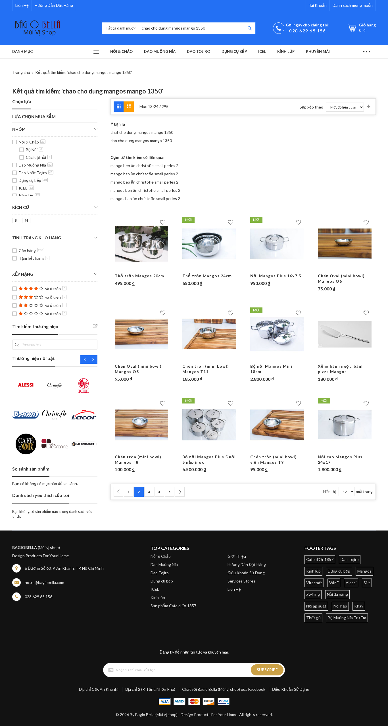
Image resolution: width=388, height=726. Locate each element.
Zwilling (313, 594)
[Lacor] (84, 415)
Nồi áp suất (316, 606)
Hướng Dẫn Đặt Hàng (54, 5)
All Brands (95, 326)
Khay (358, 606)
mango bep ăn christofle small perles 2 (144, 182)
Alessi (351, 582)
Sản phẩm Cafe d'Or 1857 (173, 605)
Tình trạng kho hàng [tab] (36, 237)
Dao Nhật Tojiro (36, 172)
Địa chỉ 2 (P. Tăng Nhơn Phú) (150, 689)
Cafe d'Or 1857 (319, 559)
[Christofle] (54, 385)
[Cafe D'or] (25, 444)
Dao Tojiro (160, 572)
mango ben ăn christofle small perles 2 (144, 165)
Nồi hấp (340, 606)
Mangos (364, 571)
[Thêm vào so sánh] (152, 267)
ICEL (26, 188)
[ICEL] (84, 385)
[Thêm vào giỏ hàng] (130, 267)
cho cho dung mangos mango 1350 (141, 140)
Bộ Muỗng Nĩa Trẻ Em (347, 617)
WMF (334, 582)
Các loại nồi (38, 157)
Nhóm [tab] (19, 129)
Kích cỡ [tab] (20, 207)
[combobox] (192, 28)
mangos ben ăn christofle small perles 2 (145, 190)
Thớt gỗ (313, 617)
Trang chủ (21, 72)
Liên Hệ (22, 5)
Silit (367, 582)
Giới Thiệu (237, 556)
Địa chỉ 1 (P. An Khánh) (98, 689)
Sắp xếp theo (311, 107)
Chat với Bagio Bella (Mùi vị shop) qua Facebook (223, 689)
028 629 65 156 (307, 30)
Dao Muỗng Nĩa (35, 165)
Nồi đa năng (337, 594)
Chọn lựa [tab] (21, 101)
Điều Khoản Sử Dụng (246, 572)
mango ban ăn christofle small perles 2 (144, 173)
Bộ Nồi (34, 149)
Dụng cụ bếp (33, 180)
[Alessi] (25, 385)
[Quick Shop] (141, 267)
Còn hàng (31, 250)
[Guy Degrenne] (54, 444)
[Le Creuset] (84, 444)
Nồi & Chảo (32, 142)
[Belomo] (25, 415)
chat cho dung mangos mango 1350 (141, 132)
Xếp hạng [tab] (22, 274)
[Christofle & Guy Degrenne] (54, 415)
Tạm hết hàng (33, 258)
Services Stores (241, 581)
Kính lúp (29, 195)
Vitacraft (314, 582)
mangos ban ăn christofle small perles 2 (145, 198)
